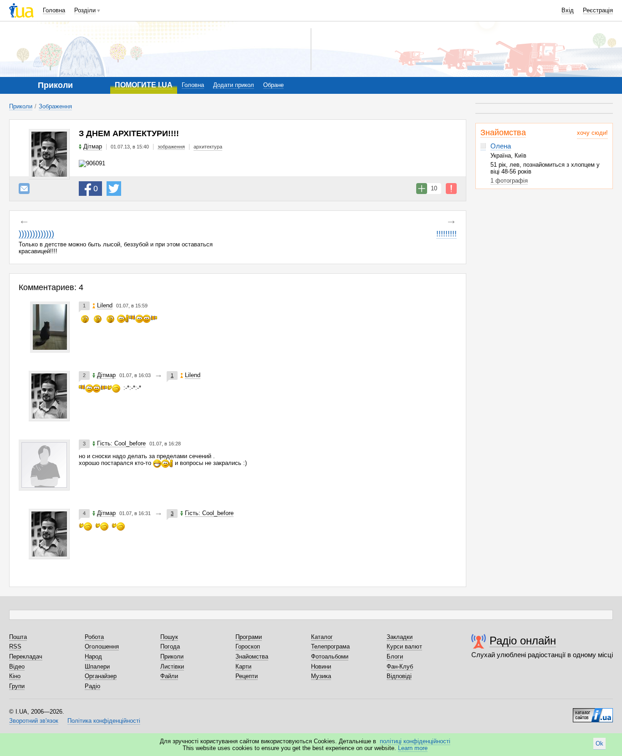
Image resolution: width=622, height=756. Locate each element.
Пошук (169, 636)
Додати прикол (233, 85)
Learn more (413, 748)
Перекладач (25, 656)
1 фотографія (509, 180)
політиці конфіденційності (415, 741)
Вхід (567, 10)
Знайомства (503, 132)
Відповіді (399, 676)
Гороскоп (247, 646)
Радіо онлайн (522, 640)
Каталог (322, 636)
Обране (273, 85)
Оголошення (102, 646)
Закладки (400, 636)
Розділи (85, 10)
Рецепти (246, 676)
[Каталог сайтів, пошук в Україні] (593, 711)
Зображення (55, 106)
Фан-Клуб (400, 666)
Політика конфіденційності (103, 720)
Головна (54, 10)
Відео (17, 666)
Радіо (92, 686)
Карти (243, 666)
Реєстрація (598, 10)
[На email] (24, 188)
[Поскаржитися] (451, 188)
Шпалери (97, 666)
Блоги (395, 656)
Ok (599, 743)
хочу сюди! (592, 132)
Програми (248, 636)
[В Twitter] (114, 188)
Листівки (172, 666)
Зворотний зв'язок (33, 720)
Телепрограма (330, 646)
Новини (321, 666)
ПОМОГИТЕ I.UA (144, 85)
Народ (93, 656)
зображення (171, 146)
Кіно (14, 676)
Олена (500, 146)
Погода (170, 646)
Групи (17, 686)
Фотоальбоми (329, 656)
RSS (15, 646)
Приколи (20, 106)
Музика (321, 676)
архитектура (208, 146)
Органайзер (101, 676)
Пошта (18, 636)
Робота (94, 636)
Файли (169, 676)
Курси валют (404, 646)
